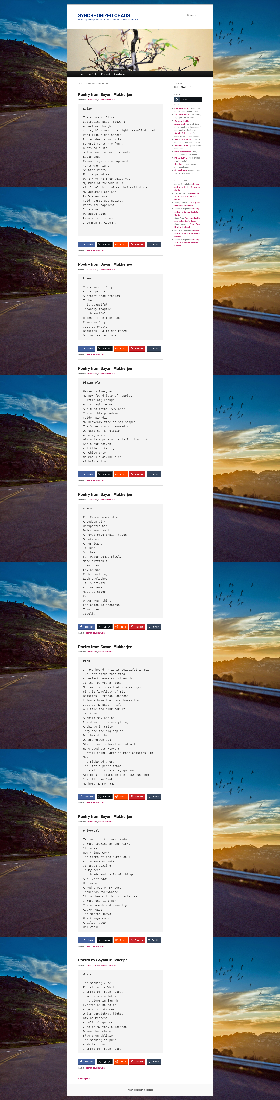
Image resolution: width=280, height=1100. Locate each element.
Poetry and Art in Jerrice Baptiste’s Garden (187, 186)
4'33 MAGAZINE (181, 108)
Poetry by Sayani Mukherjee (103, 960)
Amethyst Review (182, 114)
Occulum (178, 164)
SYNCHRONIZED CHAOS (104, 15)
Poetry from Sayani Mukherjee (105, 94)
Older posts (84, 1078)
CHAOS (89, 250)
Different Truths (181, 145)
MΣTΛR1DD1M (180, 157)
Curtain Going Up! (182, 133)
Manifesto (93, 74)
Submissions (119, 74)
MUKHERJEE (99, 250)
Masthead (105, 74)
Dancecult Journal (182, 139)
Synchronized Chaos (107, 99)
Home (81, 74)
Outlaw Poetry (180, 170)
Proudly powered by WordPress (140, 1089)
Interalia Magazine (182, 151)
